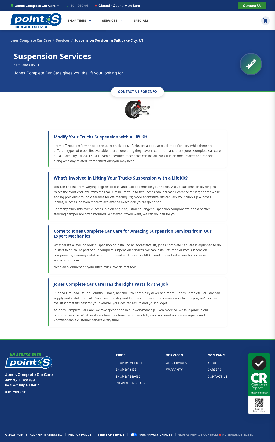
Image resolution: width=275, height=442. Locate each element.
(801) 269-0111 (80, 5)
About (213, 363)
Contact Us (218, 376)
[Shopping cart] (265, 20)
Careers (215, 369)
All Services (176, 363)
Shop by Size (126, 369)
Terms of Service (111, 434)
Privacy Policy (80, 434)
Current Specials (130, 383)
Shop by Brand (128, 376)
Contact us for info (137, 91)
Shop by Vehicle (129, 363)
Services (63, 40)
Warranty (174, 369)
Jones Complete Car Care (30, 40)
